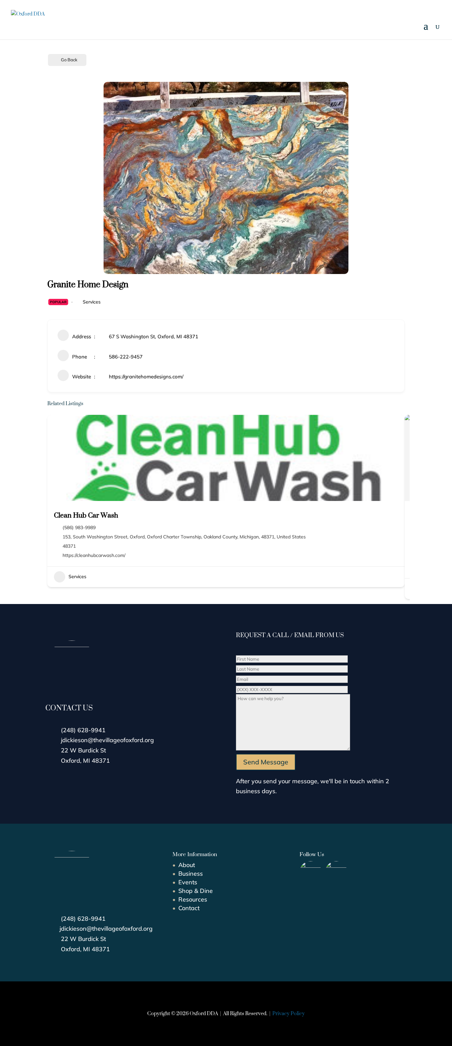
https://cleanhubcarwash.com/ (94, 555)
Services (92, 302)
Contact (189, 908)
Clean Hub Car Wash (86, 515)
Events (187, 882)
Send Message (265, 762)
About (186, 865)
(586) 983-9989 (79, 527)
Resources (192, 899)
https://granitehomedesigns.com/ (146, 376)
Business (190, 873)
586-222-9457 (126, 357)
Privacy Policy (288, 1013)
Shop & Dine (195, 891)
